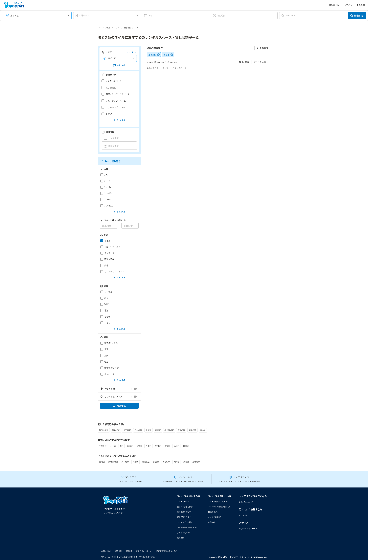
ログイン (348, 5)
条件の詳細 (264, 48)
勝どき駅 (127, 27)
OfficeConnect (245, 502)
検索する (358, 15)
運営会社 (118, 551)
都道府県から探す (184, 517)
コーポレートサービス (185, 527)
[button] (118, 81)
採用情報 (128, 551)
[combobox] (36, 15)
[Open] (69, 16)
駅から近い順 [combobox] (260, 61)
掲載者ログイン (214, 512)
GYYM (241, 515)
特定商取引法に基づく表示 (166, 551)
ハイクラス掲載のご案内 (217, 506)
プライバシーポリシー (144, 551)
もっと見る (121, 120)
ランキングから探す (185, 522)
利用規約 (180, 538)
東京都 (108, 27)
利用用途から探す (184, 512)
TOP (99, 27)
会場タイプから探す (185, 506)
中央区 (117, 27)
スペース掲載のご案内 (216, 501)
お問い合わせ (106, 551)
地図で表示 (121, 65)
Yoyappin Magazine (247, 528)
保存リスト (334, 5)
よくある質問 (182, 532)
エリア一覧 (129, 52)
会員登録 (360, 5)
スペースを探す (183, 501)
